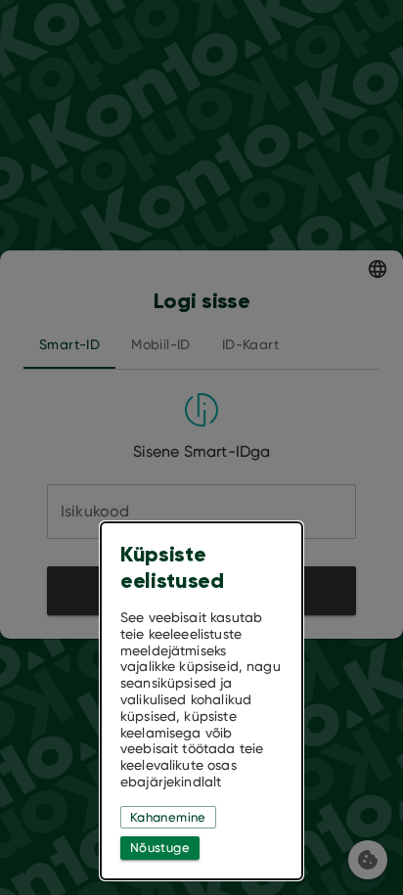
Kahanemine (168, 817)
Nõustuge (160, 847)
